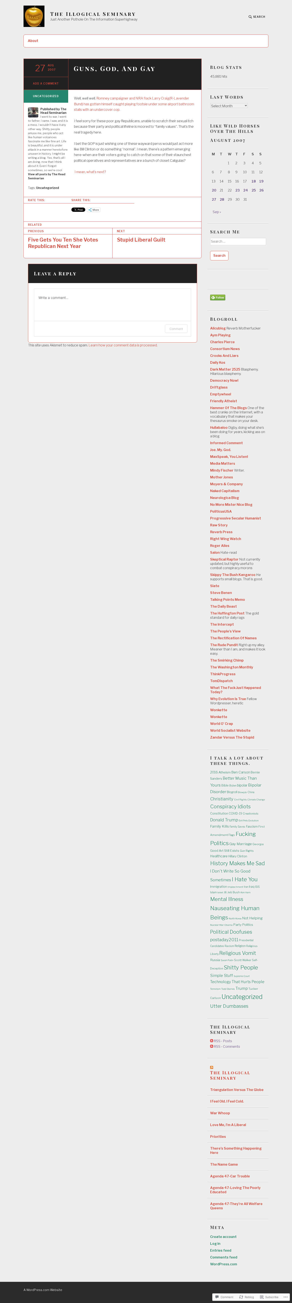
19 (261, 181)
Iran (246, 886)
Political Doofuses (231, 932)
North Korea (235, 918)
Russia (215, 960)
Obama (228, 924)
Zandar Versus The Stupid (232, 737)
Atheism (224, 772)
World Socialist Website (230, 731)
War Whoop (220, 1113)
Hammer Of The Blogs (228, 408)
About (33, 41)
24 (245, 190)
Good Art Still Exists (224, 851)
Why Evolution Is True (228, 699)
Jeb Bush (233, 892)
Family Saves (237, 826)
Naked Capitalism (224, 491)
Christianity (221, 798)
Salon (215, 553)
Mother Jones (221, 477)
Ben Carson (240, 772)
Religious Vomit (237, 953)
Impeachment (235, 886)
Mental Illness (226, 899)
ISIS (257, 886)
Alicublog (218, 328)
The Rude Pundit (224, 645)
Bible (225, 785)
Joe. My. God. (220, 450)
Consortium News (225, 349)
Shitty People (241, 967)
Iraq (251, 886)
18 (254, 181)
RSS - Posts (223, 1041)
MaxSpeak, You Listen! (229, 457)
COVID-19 (235, 813)
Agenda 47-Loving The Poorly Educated (235, 1190)
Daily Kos (217, 363)
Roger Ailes (219, 546)
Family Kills (219, 826)
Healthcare (219, 856)
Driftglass (219, 387)
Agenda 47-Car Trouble (230, 1176)
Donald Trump (224, 819)
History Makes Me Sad (237, 863)
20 (214, 190)
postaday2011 (224, 939)
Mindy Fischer (221, 470)
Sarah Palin (227, 960)
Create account (223, 1237)
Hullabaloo (219, 428)
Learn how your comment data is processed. (123, 345)
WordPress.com (223, 1264)
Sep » (217, 212)
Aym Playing (220, 335)
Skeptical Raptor (224, 559)
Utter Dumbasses (229, 1006)
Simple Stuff (221, 975)
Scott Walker (242, 960)
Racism (229, 946)
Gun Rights (247, 850)
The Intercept (222, 624)
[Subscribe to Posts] (211, 1041)
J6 (225, 892)
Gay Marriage (240, 844)
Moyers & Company (226, 484)
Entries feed (220, 1250)
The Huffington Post (227, 613)
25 (254, 190)
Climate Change (256, 799)
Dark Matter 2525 (225, 369)
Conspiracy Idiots (230, 806)
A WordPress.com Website (43, 1290)
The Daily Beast (223, 606)
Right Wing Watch (225, 539)
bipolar (242, 785)
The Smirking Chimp (227, 660)
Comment (176, 329)
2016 (214, 772)
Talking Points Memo (227, 600)
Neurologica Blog (224, 498)
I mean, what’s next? (90, 172)
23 (237, 190)
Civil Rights (240, 799)
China (251, 792)
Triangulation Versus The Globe (237, 1090)
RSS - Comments (227, 1047)
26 (261, 190)
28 (222, 199)
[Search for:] (238, 243)
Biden (232, 785)
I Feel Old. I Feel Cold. (227, 1101)
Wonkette (218, 710)
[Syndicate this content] (211, 1067)
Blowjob (242, 792)
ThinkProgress (223, 674)
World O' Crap (221, 724)
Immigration (218, 887)
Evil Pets (243, 820)
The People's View (225, 631)
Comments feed (223, 1257)
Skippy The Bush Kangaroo (232, 575)
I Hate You (245, 879)
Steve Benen (221, 593)
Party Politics (243, 925)
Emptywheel (220, 394)
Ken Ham (245, 892)
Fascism (252, 826)
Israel (220, 892)
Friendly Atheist (223, 401)
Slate (214, 586)
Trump (241, 988)
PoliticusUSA (221, 511)
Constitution (219, 813)
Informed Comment (226, 443)
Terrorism (215, 988)
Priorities (218, 1137)
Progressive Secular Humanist (235, 518)
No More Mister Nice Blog (231, 505)
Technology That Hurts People (237, 981)
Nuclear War (217, 924)
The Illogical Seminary (93, 14)
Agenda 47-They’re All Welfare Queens (236, 1206)
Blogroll (232, 792)
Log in (215, 1244)
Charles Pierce (222, 342)
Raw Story (219, 525)
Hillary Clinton (237, 856)
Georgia (258, 844)
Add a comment (46, 83)
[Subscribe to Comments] (211, 1047)
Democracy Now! (224, 380)
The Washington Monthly (231, 667)
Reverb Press (221, 532)
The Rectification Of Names (233, 638)
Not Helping (252, 918)
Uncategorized (46, 96)
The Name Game (224, 1164)
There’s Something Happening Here (236, 1150)
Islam (213, 892)
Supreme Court (242, 976)
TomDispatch (221, 681)
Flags (232, 835)
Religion (240, 946)
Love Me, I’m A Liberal (228, 1125)
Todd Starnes (228, 989)
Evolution (253, 820)
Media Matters (222, 464)
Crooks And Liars (224, 356)
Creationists (250, 813)
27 (214, 199)
